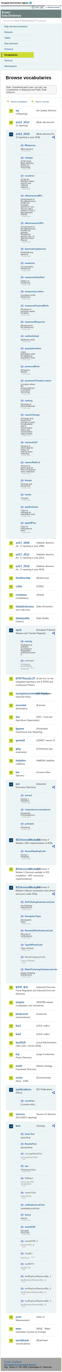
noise (19, 1077)
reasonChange (30, 415)
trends (28, 494)
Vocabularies (11, 55)
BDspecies (30, 145)
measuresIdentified (30, 277)
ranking (29, 400)
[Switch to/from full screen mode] (42, 7)
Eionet (17, 21)
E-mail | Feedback (13, 1361)
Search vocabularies (19, 102)
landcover (22, 1014)
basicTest (29, 1134)
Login (37, 7)
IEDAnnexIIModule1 (26, 839)
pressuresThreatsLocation (30, 380)
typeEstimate (30, 507)
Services (8, 60)
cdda (19, 586)
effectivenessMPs (30, 195)
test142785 (30, 1227)
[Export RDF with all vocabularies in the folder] (53, 138)
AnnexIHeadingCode (30, 851)
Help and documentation (15, 26)
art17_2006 (22, 542)
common (21, 594)
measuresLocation (30, 291)
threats (28, 480)
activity (28, 641)
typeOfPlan (30, 523)
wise (18, 1328)
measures (30, 263)
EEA (17, 2)
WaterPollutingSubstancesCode (30, 969)
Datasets (8, 32)
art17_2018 (22, 566)
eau (26, 1166)
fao (18, 717)
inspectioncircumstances (30, 809)
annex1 (28, 795)
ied (18, 784)
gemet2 (20, 740)
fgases (20, 728)
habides (21, 760)
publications (23, 1089)
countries (29, 176)
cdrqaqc (29, 158)
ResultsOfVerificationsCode (30, 930)
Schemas (8, 49)
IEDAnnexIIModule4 (26, 887)
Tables (7, 38)
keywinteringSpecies (30, 249)
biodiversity (23, 578)
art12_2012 (22, 122)
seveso (20, 1114)
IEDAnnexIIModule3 (26, 869)
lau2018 (20, 1042)
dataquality (23, 618)
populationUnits (30, 348)
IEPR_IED (22, 987)
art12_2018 (22, 134)
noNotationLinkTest (30, 1205)
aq (17, 110)
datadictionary (25, 606)
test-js (28, 1215)
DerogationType (30, 916)
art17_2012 (22, 554)
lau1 (18, 1025)
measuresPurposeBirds (30, 305)
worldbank (22, 1340)
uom (18, 1317)
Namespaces (10, 66)
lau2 (18, 1034)
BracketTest (30, 1144)
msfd (19, 1066)
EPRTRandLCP (25, 678)
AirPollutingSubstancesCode (30, 902)
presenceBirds (30, 366)
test (18, 1126)
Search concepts (42, 102)
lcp (18, 1054)
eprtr (19, 630)
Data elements (11, 43)
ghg (18, 748)
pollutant (29, 824)
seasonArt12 (30, 442)
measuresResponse (30, 322)
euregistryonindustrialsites (26, 693)
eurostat (21, 705)
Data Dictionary (28, 21)
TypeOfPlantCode (30, 945)
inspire (20, 1002)
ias (17, 772)
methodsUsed (30, 336)
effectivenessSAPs (30, 223)
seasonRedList (30, 462)
